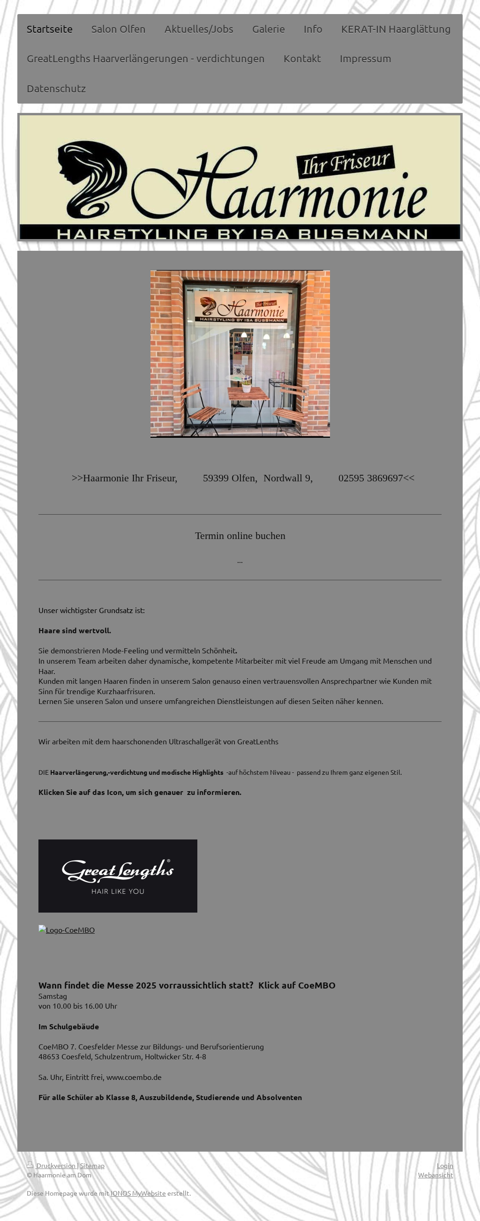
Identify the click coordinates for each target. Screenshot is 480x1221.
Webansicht (435, 1174)
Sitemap (92, 1165)
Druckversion (56, 1165)
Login (445, 1165)
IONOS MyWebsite (138, 1193)
